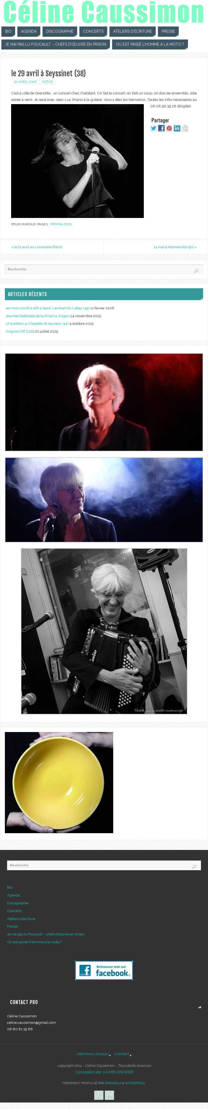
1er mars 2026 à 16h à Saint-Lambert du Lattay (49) (48, 308)
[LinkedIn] (109, 1095)
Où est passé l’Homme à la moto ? (34, 942)
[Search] (196, 271)
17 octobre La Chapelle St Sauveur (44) (37, 323)
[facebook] (104, 978)
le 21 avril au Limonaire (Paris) (36, 247)
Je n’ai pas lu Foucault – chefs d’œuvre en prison (46, 934)
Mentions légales (93, 1054)
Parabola (113, 1083)
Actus (47, 82)
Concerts (14, 911)
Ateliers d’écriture (21, 918)
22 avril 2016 (25, 82)
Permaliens (61, 224)
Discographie (17, 903)
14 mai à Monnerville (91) (175, 247)
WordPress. (135, 1083)
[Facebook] (98, 1095)
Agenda (13, 895)
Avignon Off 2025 (20, 331)
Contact (122, 1054)
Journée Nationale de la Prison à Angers (38, 316)
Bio (9, 887)
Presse (12, 926)
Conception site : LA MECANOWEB (104, 1072)
